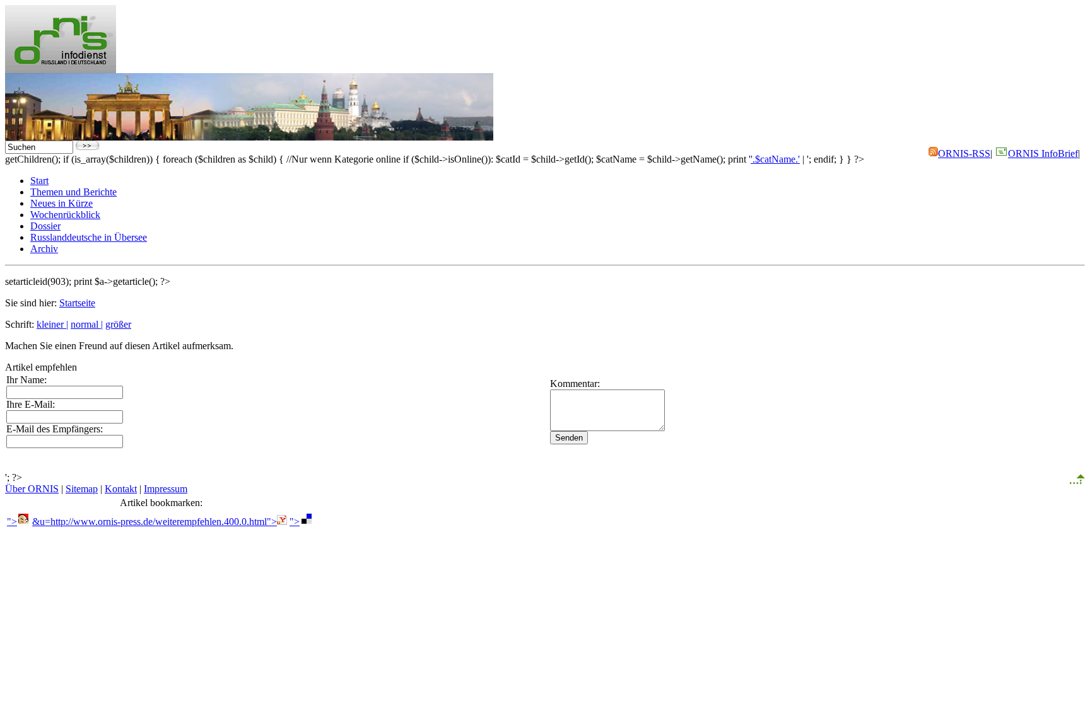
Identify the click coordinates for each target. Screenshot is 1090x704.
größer (118, 324)
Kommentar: (575, 383)
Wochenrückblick (65, 214)
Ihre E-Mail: (30, 404)
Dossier (45, 226)
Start (39, 180)
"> (12, 521)
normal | (87, 324)
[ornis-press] (60, 69)
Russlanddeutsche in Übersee (88, 237)
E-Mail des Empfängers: (54, 429)
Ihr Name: (26, 379)
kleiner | (52, 324)
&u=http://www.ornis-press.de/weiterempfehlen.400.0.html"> (154, 521)
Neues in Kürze (61, 203)
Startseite (77, 302)
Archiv (44, 248)
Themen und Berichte (73, 192)
